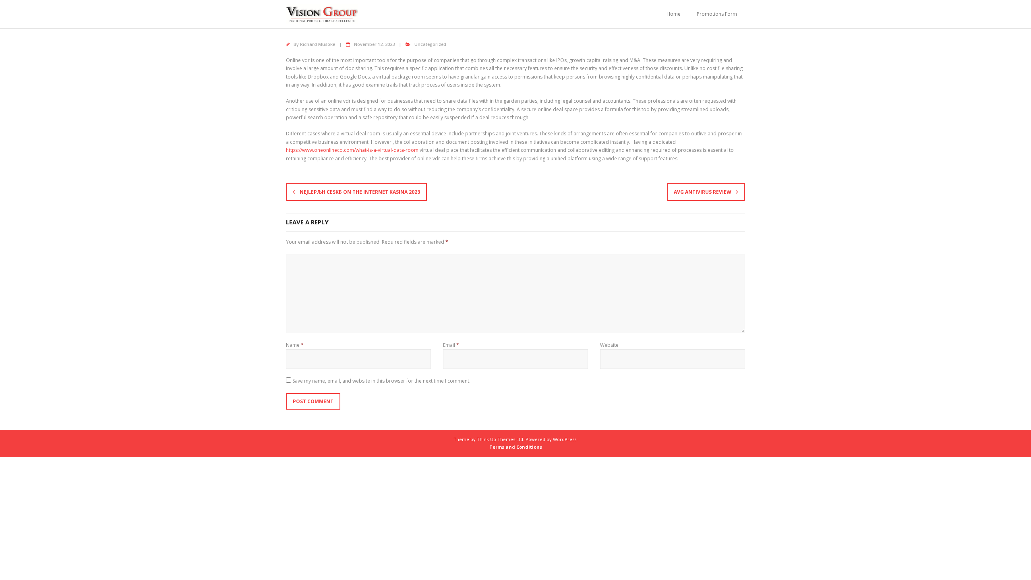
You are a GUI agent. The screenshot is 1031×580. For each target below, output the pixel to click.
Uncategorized (430, 44)
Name (295, 345)
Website (609, 345)
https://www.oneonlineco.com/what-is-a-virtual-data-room (352, 150)
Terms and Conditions (515, 447)
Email (451, 345)
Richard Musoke (317, 44)
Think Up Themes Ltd (500, 439)
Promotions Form (717, 13)
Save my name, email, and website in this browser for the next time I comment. (381, 380)
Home (674, 13)
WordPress (564, 439)
